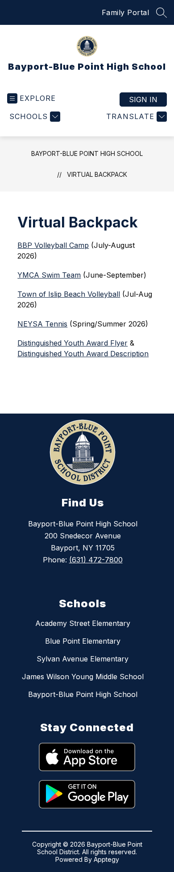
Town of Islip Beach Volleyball (68, 294)
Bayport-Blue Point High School (87, 153)
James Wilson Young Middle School (83, 676)
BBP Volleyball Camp (53, 245)
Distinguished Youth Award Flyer (72, 342)
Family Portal (125, 12)
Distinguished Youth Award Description (83, 353)
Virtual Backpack (97, 174)
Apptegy (106, 859)
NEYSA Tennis (42, 323)
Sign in (143, 99)
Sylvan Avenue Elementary (82, 658)
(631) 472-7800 (96, 559)
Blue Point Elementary (82, 641)
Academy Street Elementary (82, 623)
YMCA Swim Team (49, 275)
